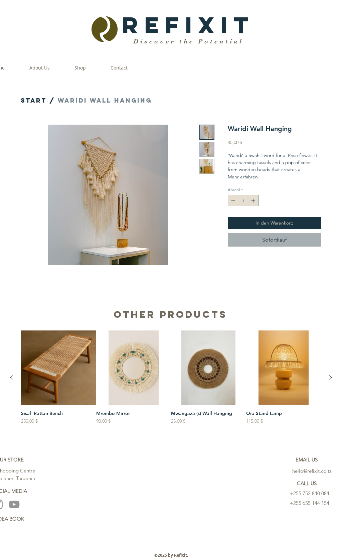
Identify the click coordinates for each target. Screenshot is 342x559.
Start (34, 100)
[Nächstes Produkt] (331, 378)
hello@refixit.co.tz (311, 471)
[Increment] (254, 200)
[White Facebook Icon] (338, 67)
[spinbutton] (243, 200)
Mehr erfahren (243, 177)
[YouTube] (14, 504)
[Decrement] (232, 200)
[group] (171, 377)
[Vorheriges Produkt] (11, 378)
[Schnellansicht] (58, 368)
